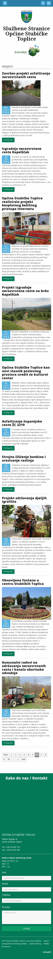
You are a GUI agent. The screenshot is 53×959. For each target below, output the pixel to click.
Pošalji (26, 928)
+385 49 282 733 (13, 847)
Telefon (6, 894)
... (13, 759)
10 (9, 759)
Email (5, 883)
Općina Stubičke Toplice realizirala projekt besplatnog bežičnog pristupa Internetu (22, 203)
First (6, 754)
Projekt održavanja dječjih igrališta (24, 500)
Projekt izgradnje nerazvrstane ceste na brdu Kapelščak (25, 291)
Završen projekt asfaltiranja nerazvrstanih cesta (26, 75)
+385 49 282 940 (13, 850)
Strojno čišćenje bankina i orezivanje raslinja (24, 458)
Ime (4, 872)
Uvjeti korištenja (35, 943)
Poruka (6, 907)
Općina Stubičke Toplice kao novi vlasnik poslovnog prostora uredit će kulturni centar (26, 372)
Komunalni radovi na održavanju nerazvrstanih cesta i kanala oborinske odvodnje (24, 667)
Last (23, 759)
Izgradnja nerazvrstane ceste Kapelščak (21, 150)
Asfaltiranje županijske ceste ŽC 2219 (22, 423)
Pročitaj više (8, 140)
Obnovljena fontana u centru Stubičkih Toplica (23, 582)
